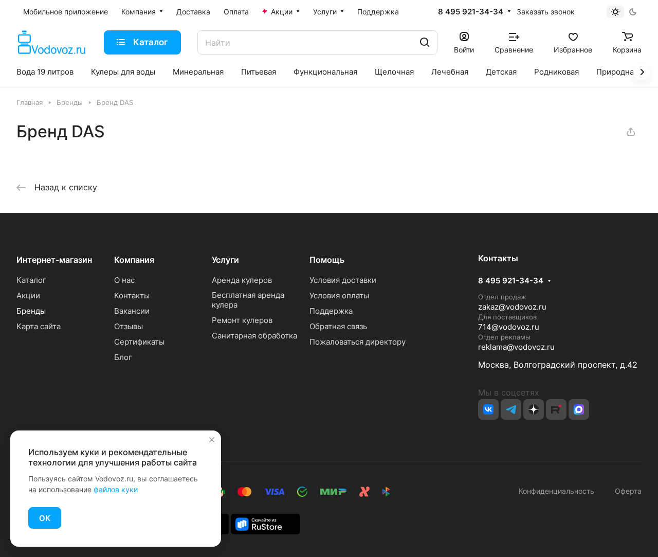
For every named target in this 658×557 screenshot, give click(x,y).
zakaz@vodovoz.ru (512, 307)
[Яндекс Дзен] (533, 409)
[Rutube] (556, 409)
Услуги (225, 260)
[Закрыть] (212, 439)
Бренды (31, 311)
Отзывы (128, 326)
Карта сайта (38, 326)
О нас (124, 280)
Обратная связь (338, 326)
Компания (134, 260)
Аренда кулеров (242, 280)
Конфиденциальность (556, 491)
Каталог (31, 280)
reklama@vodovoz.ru (516, 347)
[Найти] (424, 42)
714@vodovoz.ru (508, 327)
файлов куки (116, 489)
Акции (28, 295)
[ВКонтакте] (488, 409)
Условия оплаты (339, 295)
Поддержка (331, 311)
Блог (123, 357)
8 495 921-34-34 (470, 11)
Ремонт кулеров (242, 320)
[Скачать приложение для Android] (265, 523)
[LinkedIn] (579, 409)
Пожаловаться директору (357, 342)
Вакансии (132, 311)
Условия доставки (342, 280)
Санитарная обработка (254, 335)
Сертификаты (139, 342)
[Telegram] (511, 409)
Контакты (132, 295)
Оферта (626, 491)
